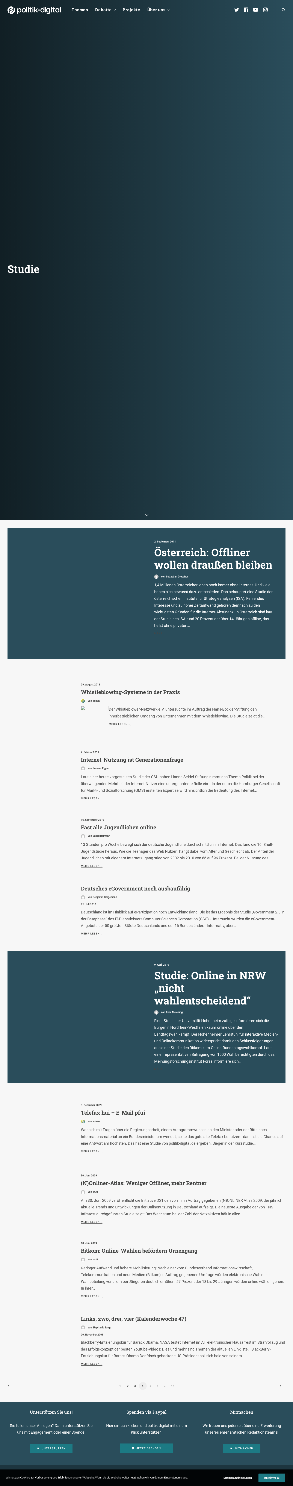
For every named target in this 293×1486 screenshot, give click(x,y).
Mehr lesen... (119, 724)
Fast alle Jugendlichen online (118, 827)
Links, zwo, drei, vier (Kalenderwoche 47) (133, 1318)
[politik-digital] (34, 10)
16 (173, 1385)
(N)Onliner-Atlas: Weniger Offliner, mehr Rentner (144, 1183)
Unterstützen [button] (54, 1448)
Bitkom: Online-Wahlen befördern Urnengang (139, 1250)
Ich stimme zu (271, 1477)
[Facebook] (248, 9)
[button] (283, 9)
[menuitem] (80, 9)
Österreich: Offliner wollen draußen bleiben (213, 558)
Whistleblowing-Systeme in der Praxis (130, 692)
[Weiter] (279, 1387)
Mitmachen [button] (244, 1448)
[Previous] (13, 1387)
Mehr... (159, 633)
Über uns (156, 10)
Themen (80, 10)
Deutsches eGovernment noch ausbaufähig (135, 888)
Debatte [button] (103, 10)
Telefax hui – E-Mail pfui (113, 1112)
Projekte (131, 10)
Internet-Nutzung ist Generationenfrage (132, 759)
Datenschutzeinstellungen (238, 1477)
